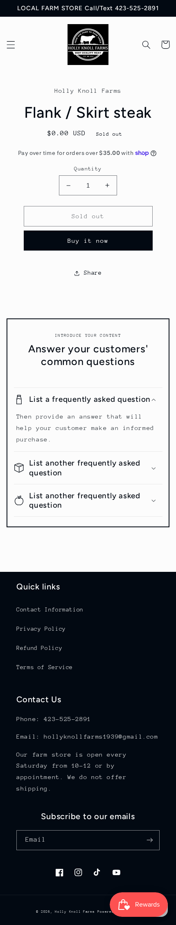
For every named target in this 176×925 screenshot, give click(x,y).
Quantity (88, 169)
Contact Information (49, 609)
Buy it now (88, 240)
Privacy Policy (41, 628)
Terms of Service (44, 667)
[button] (10, 44)
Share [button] (93, 272)
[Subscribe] (149, 840)
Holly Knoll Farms (75, 911)
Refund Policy (39, 648)
